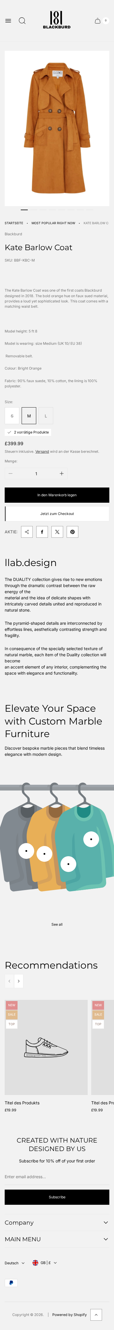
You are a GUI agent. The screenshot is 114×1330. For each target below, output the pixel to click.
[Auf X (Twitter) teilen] (57, 532)
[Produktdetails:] (26, 851)
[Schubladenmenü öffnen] (8, 20)
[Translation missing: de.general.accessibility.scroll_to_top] (96, 1315)
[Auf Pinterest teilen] (72, 532)
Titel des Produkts (22, 1102)
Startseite (14, 223)
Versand (42, 451)
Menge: (11, 461)
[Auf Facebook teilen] (42, 532)
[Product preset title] (46, 1047)
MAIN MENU (23, 1239)
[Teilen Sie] (27, 532)
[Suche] (22, 20)
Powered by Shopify (69, 1314)
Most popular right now (53, 223)
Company (19, 1222)
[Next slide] (18, 981)
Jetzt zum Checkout (57, 513)
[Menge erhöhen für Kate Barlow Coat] (61, 473)
